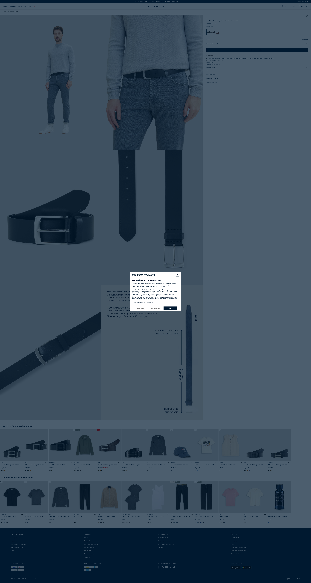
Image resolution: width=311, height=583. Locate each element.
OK (170, 308)
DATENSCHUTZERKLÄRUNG (138, 302)
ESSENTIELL (140, 308)
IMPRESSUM (150, 302)
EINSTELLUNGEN (155, 308)
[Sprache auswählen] (177, 275)
